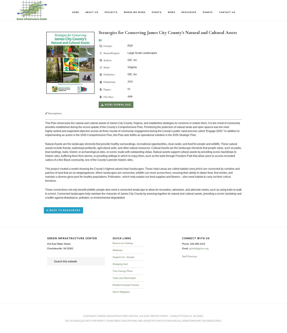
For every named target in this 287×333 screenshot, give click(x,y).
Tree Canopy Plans (123, 271)
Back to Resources (65, 210)
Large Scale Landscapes (142, 53)
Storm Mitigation (121, 292)
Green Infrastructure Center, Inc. (30, 10)
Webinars (118, 250)
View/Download (117, 104)
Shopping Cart (120, 264)
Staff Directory (189, 256)
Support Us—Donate (123, 257)
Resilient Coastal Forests (126, 285)
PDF (130, 45)
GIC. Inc (132, 60)
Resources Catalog (123, 243)
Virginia (132, 67)
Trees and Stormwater (124, 278)
